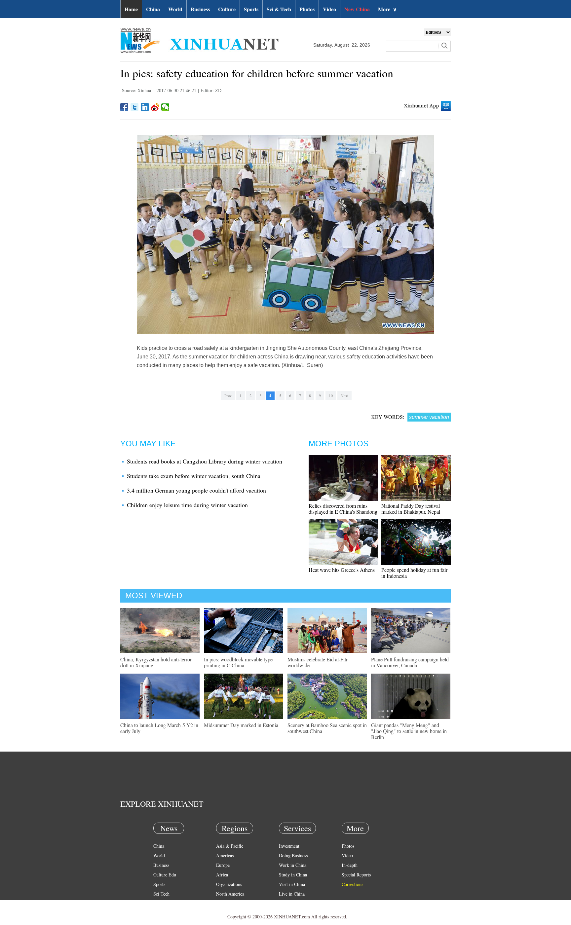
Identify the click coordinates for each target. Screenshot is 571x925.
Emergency (289, 903)
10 (331, 395)
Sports (251, 9)
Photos (307, 9)
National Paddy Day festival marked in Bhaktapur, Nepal (410, 508)
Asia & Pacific (229, 846)
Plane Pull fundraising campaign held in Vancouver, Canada (410, 662)
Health (159, 903)
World (175, 9)
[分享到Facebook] (124, 107)
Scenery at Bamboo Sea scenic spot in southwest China (327, 728)
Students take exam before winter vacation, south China (193, 476)
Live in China (292, 894)
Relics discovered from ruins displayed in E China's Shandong (343, 508)
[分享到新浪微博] (155, 107)
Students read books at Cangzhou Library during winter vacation (204, 461)
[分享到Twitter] (135, 107)
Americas (225, 855)
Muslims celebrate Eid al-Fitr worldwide (317, 662)
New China (357, 9)
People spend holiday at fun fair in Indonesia (414, 572)
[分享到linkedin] (145, 107)
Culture (227, 9)
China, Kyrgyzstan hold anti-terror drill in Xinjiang (156, 662)
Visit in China (292, 884)
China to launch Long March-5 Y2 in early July (159, 728)
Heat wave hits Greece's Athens (342, 569)
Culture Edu (164, 874)
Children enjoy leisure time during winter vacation (187, 505)
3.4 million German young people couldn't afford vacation (196, 490)
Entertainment (166, 913)
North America (230, 894)
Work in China (292, 865)
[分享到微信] (165, 107)
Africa (222, 874)
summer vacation (429, 417)
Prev (228, 395)
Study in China (293, 874)
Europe (223, 865)
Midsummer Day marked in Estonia (241, 725)
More (387, 9)
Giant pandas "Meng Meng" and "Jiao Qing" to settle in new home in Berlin (409, 731)
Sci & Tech (279, 9)
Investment (289, 846)
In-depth (350, 865)
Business (200, 9)
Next (344, 395)
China (153, 9)
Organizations (229, 884)
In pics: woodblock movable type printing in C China (238, 662)
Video (329, 9)
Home (131, 9)
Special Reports (356, 874)
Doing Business (293, 855)
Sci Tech (161, 894)
